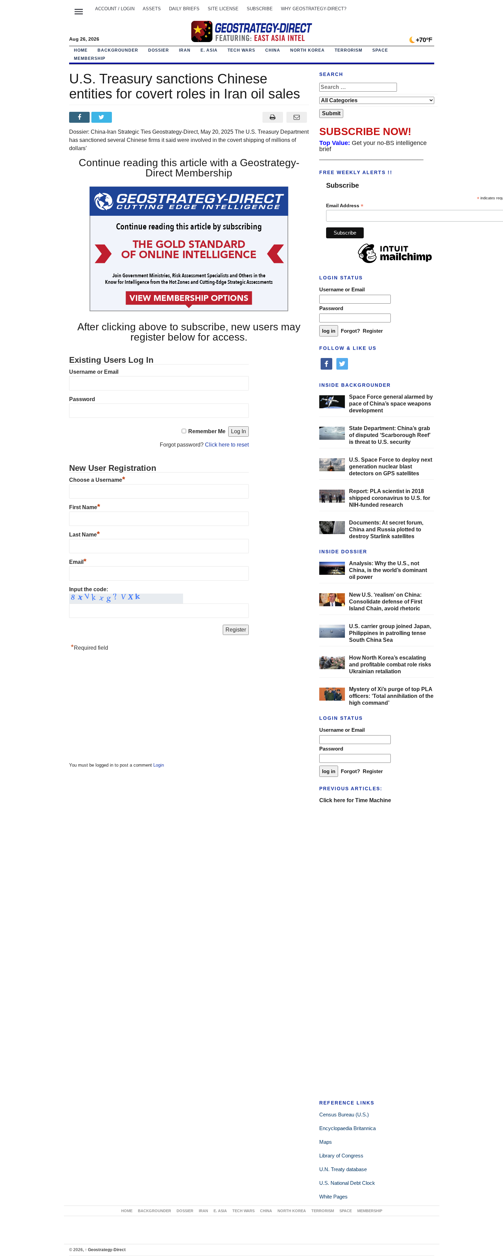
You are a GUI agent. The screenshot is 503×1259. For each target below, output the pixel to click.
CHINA (272, 50)
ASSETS (152, 8)
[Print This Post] (272, 117)
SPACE (380, 50)
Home (81, 50)
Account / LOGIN (114, 8)
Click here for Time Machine (355, 800)
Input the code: (88, 589)
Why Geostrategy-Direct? (313, 8)
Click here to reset (227, 445)
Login (158, 765)
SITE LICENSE (223, 8)
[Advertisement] (120, 708)
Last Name (84, 535)
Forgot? (350, 331)
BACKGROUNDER (118, 50)
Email (78, 562)
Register (373, 331)
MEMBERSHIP (89, 58)
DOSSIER (158, 50)
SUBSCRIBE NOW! (365, 131)
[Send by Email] (297, 117)
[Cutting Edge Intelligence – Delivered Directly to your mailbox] (251, 31)
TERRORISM (348, 50)
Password (82, 399)
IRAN (185, 50)
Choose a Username (97, 480)
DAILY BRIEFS (184, 8)
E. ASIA (209, 50)
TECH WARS (241, 50)
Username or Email (93, 372)
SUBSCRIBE (260, 8)
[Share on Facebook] (80, 117)
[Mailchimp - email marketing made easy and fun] (395, 263)
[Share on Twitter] (102, 117)
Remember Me (206, 431)
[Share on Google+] (125, 117)
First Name (84, 507)
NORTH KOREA (307, 50)
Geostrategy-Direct (105, 1249)
